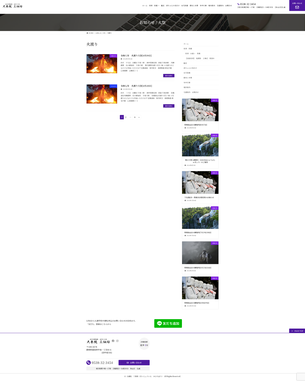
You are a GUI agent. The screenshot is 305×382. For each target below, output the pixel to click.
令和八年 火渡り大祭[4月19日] (136, 55)
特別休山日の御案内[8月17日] (195, 125)
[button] (297, 331)
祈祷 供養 (188, 48)
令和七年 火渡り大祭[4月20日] (136, 85)
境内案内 (187, 87)
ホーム (186, 44)
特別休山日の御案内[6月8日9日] (196, 303)
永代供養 (187, 73)
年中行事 (187, 82)
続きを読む (168, 76)
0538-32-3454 (102, 362)
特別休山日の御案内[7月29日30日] (197, 232)
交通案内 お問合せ (191, 92)
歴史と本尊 (188, 77)
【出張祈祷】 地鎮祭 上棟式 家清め (199, 58)
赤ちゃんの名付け (190, 68)
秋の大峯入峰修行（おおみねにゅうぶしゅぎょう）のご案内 (200, 161)
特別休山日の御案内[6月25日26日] (197, 268)
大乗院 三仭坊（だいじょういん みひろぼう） (145, 376)
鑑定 (185, 63)
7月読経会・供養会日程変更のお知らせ (199, 197)
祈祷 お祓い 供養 (192, 53)
